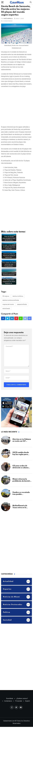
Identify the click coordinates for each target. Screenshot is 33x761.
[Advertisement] (16, 112)
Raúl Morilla (8, 24)
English (27, 707)
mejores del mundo (8, 310)
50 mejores (6, 302)
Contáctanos (8, 707)
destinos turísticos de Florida (11, 306)
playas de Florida (22, 310)
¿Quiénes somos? (22, 704)
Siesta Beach (6, 314)
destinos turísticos (18, 302)
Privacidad (18, 707)
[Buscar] (31, 2)
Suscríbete (9, 704)
